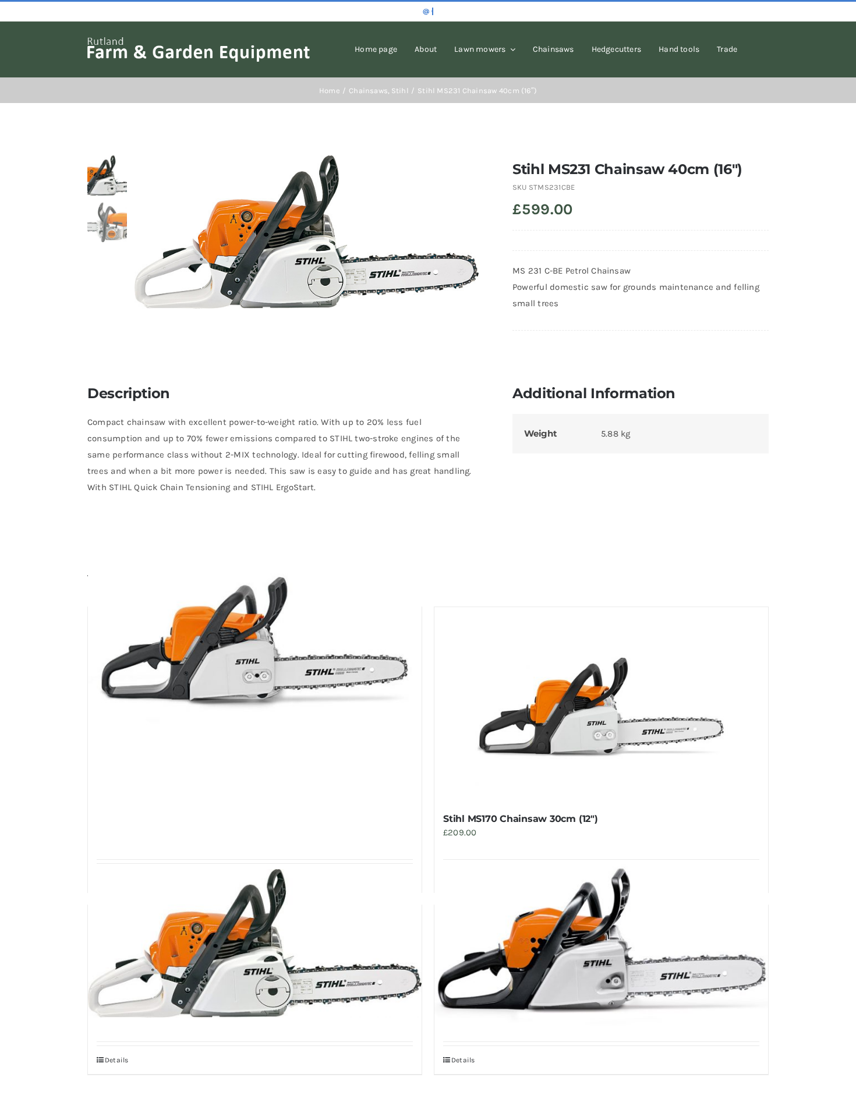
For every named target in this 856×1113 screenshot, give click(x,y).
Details (117, 1060)
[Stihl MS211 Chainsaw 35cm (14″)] (601, 944)
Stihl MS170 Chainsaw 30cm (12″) (520, 818)
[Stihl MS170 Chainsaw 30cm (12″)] (601, 704)
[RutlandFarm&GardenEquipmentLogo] (198, 41)
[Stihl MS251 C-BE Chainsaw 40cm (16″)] (255, 943)
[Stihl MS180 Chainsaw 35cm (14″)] (255, 646)
